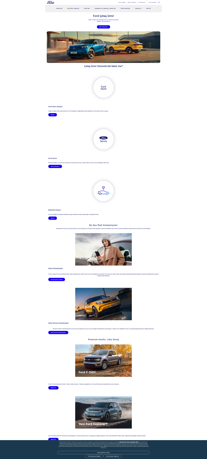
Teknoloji (138, 8)
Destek (148, 8)
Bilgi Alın (53, 388)
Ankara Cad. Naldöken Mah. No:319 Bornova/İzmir (105, 19)
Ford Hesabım (152, 2)
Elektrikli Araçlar (73, 8)
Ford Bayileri (141, 2)
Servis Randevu (132, 2)
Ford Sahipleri (125, 8)
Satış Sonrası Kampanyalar (58, 332)
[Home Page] (51, 3)
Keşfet (52, 114)
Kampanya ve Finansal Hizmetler (105, 8)
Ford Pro (87, 8)
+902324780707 (105, 21)
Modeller (59, 8)
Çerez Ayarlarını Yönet (103, 452)
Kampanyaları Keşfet (56, 279)
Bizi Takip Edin (103, 27)
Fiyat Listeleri (122, 2)
